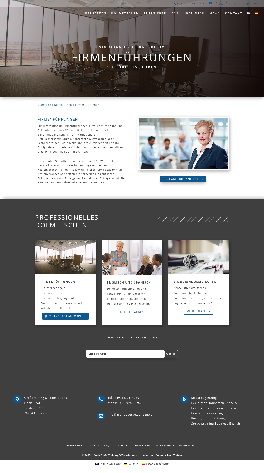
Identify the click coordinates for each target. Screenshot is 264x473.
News (215, 13)
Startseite (44, 104)
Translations (129, 455)
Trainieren (155, 13)
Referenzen (73, 445)
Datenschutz (164, 445)
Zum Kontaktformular (132, 337)
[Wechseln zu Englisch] (248, 16)
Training (113, 455)
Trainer (177, 455)
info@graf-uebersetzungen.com (132, 415)
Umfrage (121, 445)
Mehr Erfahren (132, 312)
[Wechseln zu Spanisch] (256, 16)
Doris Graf (99, 455)
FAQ (107, 445)
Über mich (194, 13)
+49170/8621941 (130, 403)
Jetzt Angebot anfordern (183, 179)
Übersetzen (94, 13)
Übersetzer (146, 455)
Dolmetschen (125, 13)
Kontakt (233, 13)
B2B (175, 13)
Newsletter (141, 445)
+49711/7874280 (127, 398)
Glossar (93, 445)
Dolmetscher (163, 455)
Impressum (187, 445)
